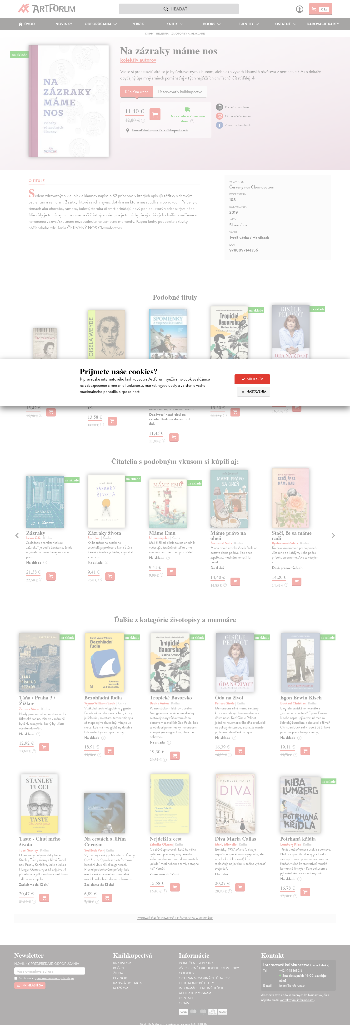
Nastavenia (256, 391)
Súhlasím (254, 379)
